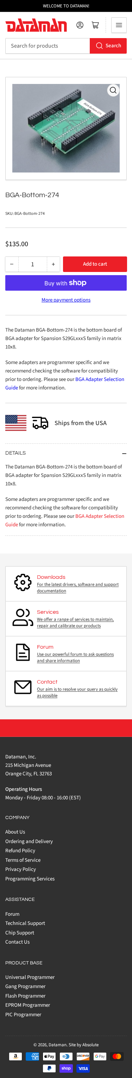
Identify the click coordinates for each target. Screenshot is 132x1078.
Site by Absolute (84, 1045)
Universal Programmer (30, 977)
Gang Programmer (25, 986)
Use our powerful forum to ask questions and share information (75, 657)
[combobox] (66, 46)
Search (113, 45)
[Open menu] (119, 25)
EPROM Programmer (27, 1005)
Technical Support (25, 923)
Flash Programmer (25, 996)
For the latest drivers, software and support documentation (78, 587)
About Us (15, 832)
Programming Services (30, 879)
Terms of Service (22, 860)
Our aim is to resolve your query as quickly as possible (77, 692)
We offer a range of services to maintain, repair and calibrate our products (75, 622)
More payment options (66, 300)
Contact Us (17, 942)
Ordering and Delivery (29, 841)
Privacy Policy (20, 869)
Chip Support (19, 933)
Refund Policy (20, 850)
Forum (12, 914)
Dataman (58, 1045)
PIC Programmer (23, 1014)
